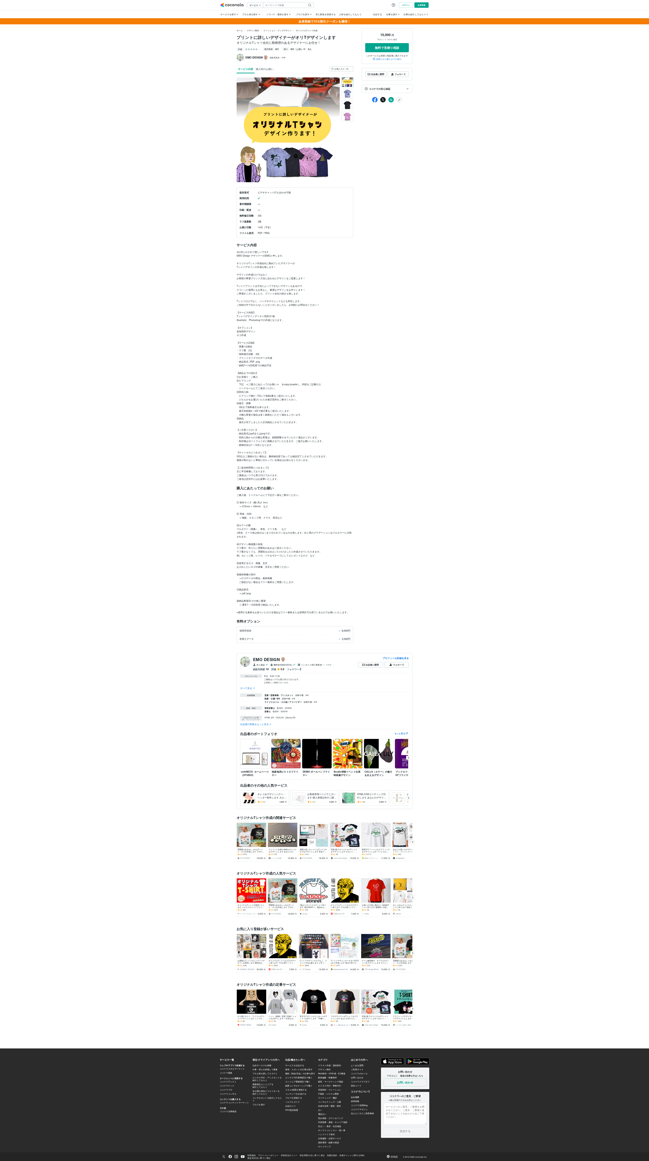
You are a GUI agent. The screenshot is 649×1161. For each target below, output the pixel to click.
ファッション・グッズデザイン (277, 30)
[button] (387, 89)
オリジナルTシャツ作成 (306, 30)
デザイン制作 (253, 30)
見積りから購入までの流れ (388, 59)
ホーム (240, 30)
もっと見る (400, 733)
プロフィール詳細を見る (396, 658)
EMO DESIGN (266, 659)
